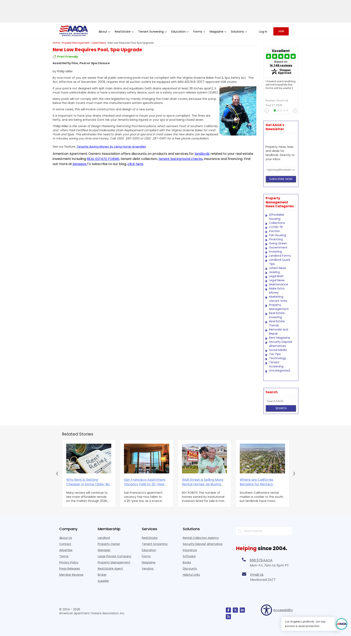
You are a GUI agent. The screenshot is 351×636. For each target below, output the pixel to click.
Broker (102, 575)
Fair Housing (277, 235)
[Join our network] (242, 610)
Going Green (278, 243)
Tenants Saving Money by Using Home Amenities (111, 147)
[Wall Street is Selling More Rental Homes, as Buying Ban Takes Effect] (204, 458)
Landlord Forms (280, 256)
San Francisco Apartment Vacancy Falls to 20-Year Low (145, 482)
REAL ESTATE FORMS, (103, 158)
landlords (202, 153)
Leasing (274, 272)
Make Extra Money (276, 290)
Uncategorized (279, 370)
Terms (63, 556)
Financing (276, 239)
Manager (104, 550)
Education (149, 550)
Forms (146, 556)
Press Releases (69, 568)
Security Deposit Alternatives (280, 344)
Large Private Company (114, 556)
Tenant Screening (276, 364)
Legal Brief (276, 276)
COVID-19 (276, 227)
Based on (281, 63)
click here (135, 164)
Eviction (274, 231)
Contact (65, 544)
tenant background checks (181, 158)
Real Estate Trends (277, 323)
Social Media (278, 350)
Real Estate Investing (277, 315)
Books (187, 562)
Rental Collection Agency (201, 538)
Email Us (257, 574)
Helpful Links (191, 575)
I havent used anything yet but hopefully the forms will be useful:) (280, 85)
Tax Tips (275, 354)
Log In (263, 32)
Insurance (190, 550)
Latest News (277, 268)
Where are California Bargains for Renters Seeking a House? (256, 482)
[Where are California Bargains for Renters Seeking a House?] (262, 458)
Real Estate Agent (110, 568)
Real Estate (150, 538)
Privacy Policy (68, 562)
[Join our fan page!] (228, 610)
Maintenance (278, 284)
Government (278, 247)
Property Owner (109, 544)
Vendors (147, 568)
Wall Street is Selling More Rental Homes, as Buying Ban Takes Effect (202, 482)
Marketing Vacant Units (278, 299)
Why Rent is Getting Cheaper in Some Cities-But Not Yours (88, 482)
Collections (277, 223)
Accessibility (282, 610)
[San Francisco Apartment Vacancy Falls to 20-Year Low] (146, 458)
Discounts (190, 568)
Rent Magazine (279, 338)
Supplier (103, 581)
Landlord (104, 538)
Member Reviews (71, 575)
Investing (275, 252)
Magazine (149, 562)
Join (281, 31)
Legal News (277, 280)
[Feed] (228, 616)
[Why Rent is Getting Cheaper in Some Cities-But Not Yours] (88, 458)
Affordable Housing (276, 217)
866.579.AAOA (261, 560)
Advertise (66, 550)
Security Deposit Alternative (203, 544)
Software (189, 556)
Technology (277, 358)
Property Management (279, 307)
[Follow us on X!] (235, 610)
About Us (65, 538)
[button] (57, 473)
